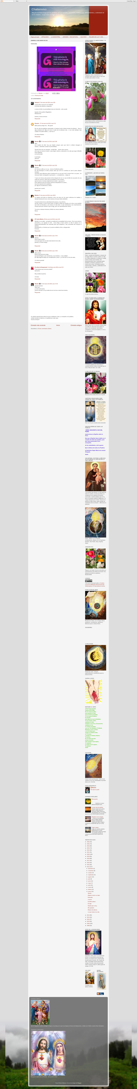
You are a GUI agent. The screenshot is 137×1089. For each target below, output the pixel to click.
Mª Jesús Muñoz (39, 219)
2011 (88, 919)
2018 (88, 858)
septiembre (91, 874)
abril (89, 885)
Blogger (79, 1083)
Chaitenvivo (39, 9)
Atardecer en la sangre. (97, 816)
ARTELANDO (45, 37)
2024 (88, 846)
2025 (88, 843)
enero (89, 891)
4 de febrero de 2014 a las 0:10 (56, 267)
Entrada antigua (76, 325)
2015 (88, 864)
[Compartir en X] (56, 93)
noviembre (91, 870)
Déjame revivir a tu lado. (94, 895)
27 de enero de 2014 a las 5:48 (49, 141)
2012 (88, 917)
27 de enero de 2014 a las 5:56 (49, 165)
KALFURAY (83, 37)
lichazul (37, 102)
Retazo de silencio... (93, 909)
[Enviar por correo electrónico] (53, 93)
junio (89, 881)
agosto (90, 877)
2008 (88, 925)
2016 (88, 862)
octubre (90, 872)
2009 (88, 923)
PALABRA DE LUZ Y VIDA (96, 37)
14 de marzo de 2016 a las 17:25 (49, 283)
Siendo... (90, 893)
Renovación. (95, 799)
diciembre (90, 868)
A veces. (90, 899)
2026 (88, 841)
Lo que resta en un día (93, 912)
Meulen (37, 141)
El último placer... (92, 901)
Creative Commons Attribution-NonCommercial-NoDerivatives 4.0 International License (95, 584)
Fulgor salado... (95, 827)
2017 (88, 860)
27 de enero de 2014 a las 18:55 (47, 195)
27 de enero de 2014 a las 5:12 (48, 123)
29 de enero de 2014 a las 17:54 (49, 235)
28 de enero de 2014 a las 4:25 (52, 219)
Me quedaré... (91, 907)
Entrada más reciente (38, 325)
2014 (88, 866)
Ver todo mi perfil (95, 789)
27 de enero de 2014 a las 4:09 (47, 102)
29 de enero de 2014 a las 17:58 (49, 250)
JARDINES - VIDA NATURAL (70, 37)
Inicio (58, 325)
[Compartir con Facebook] (57, 93)
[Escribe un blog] (54, 93)
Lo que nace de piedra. (97, 807)
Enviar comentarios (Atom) (44, 328)
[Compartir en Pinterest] (59, 93)
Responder (37, 118)
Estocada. (90, 897)
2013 (88, 915)
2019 (88, 856)
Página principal (35, 37)
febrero (90, 889)
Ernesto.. (37, 123)
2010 (88, 921)
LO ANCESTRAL (55, 37)
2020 (88, 854)
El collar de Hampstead (41, 267)
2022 (88, 850)
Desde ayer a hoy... (93, 905)
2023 (88, 848)
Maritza (37, 195)
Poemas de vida (39, 95)
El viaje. (90, 903)
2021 (88, 852)
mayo (89, 883)
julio (89, 879)
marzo (90, 887)
